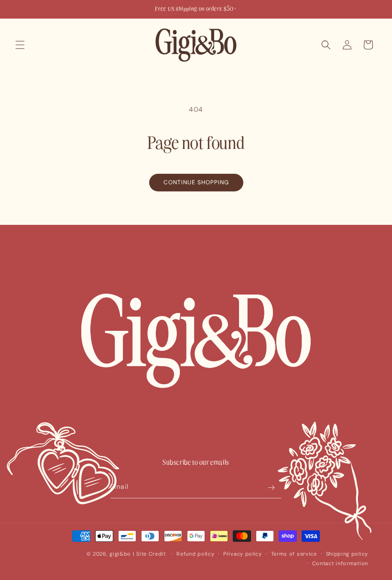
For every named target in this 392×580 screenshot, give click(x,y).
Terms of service (294, 553)
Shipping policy (347, 553)
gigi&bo (120, 553)
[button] (20, 44)
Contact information (340, 563)
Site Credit (151, 553)
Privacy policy (242, 553)
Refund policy (195, 553)
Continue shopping (196, 182)
